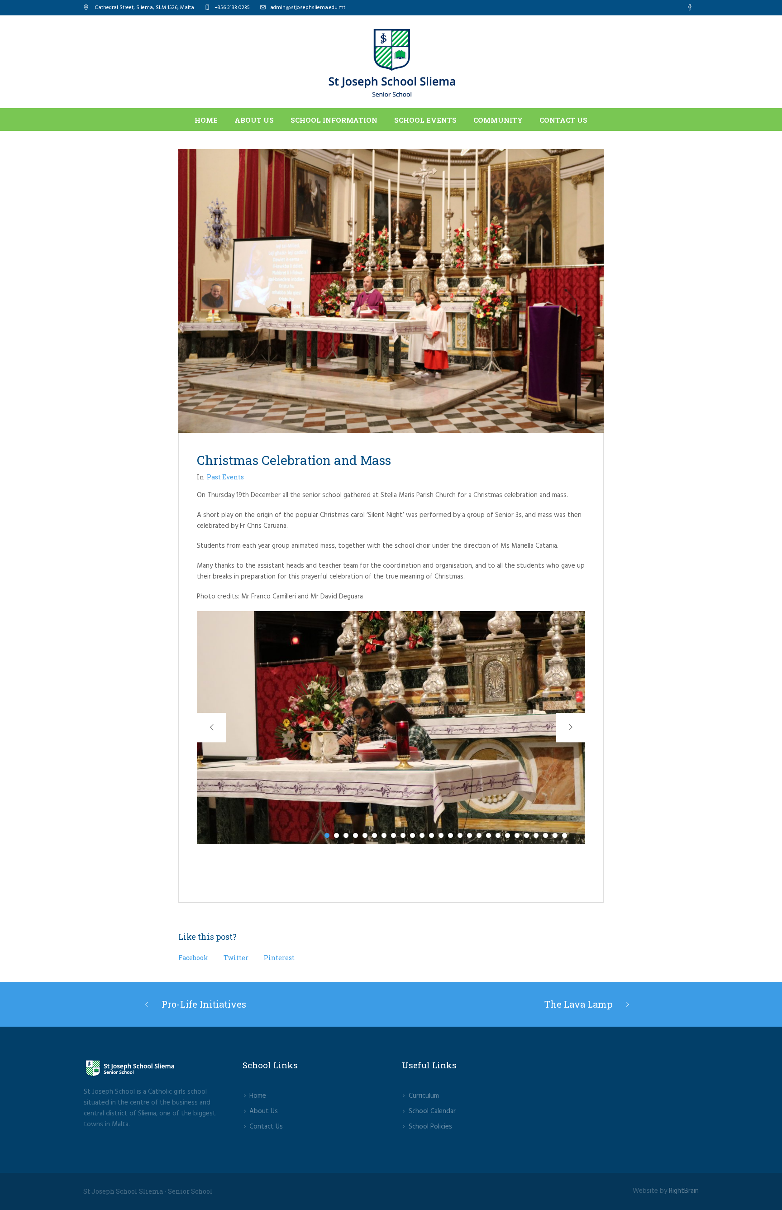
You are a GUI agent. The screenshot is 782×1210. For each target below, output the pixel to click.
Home (257, 1095)
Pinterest (279, 957)
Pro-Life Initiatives (204, 1004)
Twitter (236, 957)
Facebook (193, 957)
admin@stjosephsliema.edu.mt (307, 7)
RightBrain (684, 1191)
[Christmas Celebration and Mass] (391, 290)
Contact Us (266, 1126)
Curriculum (424, 1095)
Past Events (225, 477)
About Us (263, 1111)
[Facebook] (689, 7)
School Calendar (432, 1111)
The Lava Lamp (578, 1004)
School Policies (430, 1126)
